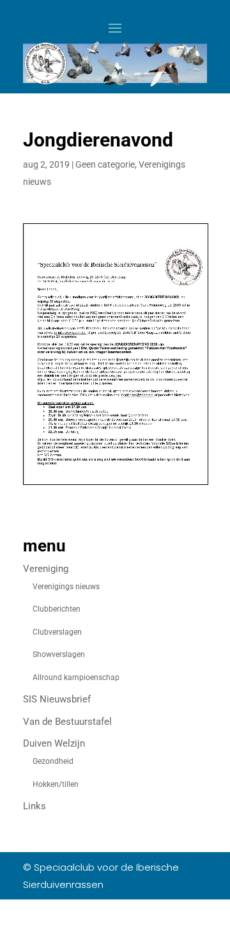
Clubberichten (56, 609)
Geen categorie (105, 164)
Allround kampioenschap (76, 677)
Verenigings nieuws (66, 586)
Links (34, 806)
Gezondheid (53, 761)
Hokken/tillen (56, 784)
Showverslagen (59, 654)
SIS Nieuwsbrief (57, 699)
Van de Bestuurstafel (67, 721)
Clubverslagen (57, 632)
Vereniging (45, 568)
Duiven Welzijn (54, 743)
